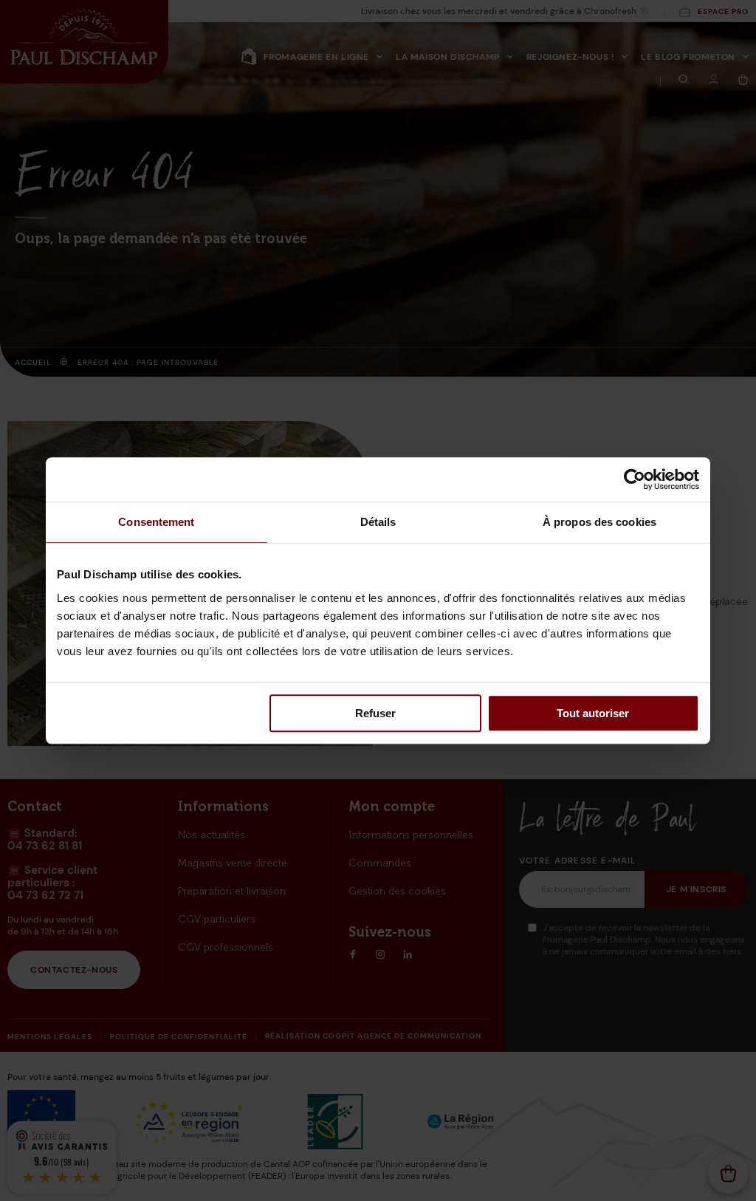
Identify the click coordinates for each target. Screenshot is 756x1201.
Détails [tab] (378, 522)
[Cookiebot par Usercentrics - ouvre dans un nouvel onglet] (634, 479)
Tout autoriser (593, 713)
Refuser (375, 713)
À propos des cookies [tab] (599, 522)
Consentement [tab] (156, 522)
